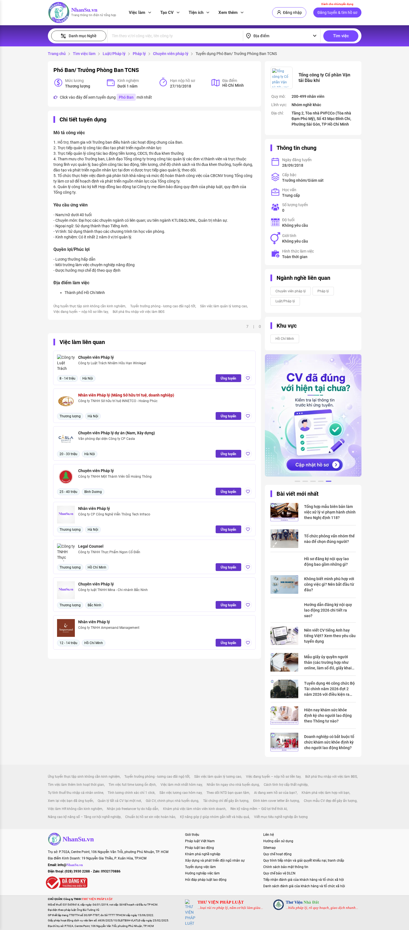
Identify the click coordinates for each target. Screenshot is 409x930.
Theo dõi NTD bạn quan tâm (227, 793)
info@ (70, 865)
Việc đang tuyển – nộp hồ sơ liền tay (80, 312)
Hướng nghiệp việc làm (202, 873)
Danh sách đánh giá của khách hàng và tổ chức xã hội (304, 886)
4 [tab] (321, 482)
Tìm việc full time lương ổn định (132, 785)
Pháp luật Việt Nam (200, 841)
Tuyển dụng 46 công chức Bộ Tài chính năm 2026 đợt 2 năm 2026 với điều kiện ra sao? (329, 689)
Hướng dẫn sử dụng (278, 841)
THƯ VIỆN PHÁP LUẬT (221, 902)
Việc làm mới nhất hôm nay (181, 785)
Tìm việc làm (84, 53)
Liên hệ (268, 835)
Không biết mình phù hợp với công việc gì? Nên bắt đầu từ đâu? (329, 584)
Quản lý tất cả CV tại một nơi (119, 801)
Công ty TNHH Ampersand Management (108, 628)
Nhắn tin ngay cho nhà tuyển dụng (233, 785)
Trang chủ (57, 53)
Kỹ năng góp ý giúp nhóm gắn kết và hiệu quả (214, 817)
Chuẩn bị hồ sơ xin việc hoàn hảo (150, 817)
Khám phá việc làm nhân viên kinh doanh (194, 809)
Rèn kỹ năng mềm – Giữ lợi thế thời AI (258, 809)
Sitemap (269, 848)
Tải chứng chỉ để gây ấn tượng (225, 801)
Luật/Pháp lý (114, 53)
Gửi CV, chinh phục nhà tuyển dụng (172, 801)
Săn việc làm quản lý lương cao (223, 306)
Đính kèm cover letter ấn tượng (276, 801)
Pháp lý (139, 53)
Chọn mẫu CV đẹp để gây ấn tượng (330, 801)
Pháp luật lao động (199, 848)
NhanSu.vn (84, 10)
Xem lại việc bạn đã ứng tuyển (70, 801)
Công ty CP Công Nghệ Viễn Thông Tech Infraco (114, 514)
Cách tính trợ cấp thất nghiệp (286, 785)
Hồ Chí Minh (284, 339)
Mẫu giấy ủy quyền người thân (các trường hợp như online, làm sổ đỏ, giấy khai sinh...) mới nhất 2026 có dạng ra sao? (328, 663)
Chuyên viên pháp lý (170, 53)
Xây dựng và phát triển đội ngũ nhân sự (215, 860)
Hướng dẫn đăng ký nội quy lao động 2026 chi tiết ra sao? (328, 610)
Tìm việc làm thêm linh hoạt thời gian (76, 785)
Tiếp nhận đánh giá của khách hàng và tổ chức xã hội (303, 880)
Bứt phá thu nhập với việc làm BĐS (138, 312)
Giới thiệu (192, 835)
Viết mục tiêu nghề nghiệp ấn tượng (281, 817)
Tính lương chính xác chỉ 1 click (131, 793)
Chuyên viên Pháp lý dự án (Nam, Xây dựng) (116, 433)
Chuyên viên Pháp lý (96, 357)
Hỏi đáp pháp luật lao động (205, 880)
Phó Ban (126, 97)
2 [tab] (305, 482)
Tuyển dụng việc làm (200, 867)
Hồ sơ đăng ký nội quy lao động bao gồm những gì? (326, 562)
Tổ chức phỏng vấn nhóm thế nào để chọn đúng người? (329, 539)
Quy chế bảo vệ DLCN (279, 873)
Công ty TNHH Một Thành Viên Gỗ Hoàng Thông (115, 476)
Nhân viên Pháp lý (94, 508)
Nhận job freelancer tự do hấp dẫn (132, 809)
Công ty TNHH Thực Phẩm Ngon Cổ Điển (109, 552)
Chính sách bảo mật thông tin (285, 867)
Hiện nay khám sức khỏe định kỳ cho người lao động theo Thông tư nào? (328, 715)
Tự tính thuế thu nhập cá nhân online (75, 793)
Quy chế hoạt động (277, 854)
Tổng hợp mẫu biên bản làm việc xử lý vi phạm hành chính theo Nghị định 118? (330, 512)
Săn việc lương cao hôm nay (180, 793)
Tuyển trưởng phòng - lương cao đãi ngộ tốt (162, 306)
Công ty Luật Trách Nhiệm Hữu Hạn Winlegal (112, 363)
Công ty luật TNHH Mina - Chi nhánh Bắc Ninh (113, 590)
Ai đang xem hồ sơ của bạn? (275, 793)
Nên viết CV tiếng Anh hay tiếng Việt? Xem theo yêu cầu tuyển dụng (330, 636)
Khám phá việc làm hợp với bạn (325, 793)
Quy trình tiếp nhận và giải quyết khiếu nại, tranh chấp (303, 860)
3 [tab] (313, 482)
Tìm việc (341, 35)
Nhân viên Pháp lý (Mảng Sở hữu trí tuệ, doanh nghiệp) (126, 395)
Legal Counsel (91, 546)
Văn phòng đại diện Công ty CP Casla (106, 439)
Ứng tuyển (228, 378)
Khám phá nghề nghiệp (202, 854)
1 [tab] (297, 482)
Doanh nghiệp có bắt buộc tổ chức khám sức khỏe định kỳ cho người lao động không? (329, 742)
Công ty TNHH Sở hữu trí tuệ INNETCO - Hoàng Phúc (117, 401)
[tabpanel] (313, 415)
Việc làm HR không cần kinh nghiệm (75, 809)
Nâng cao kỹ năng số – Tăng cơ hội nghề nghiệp (84, 817)
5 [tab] (328, 482)
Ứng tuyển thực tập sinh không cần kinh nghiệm (89, 306)
